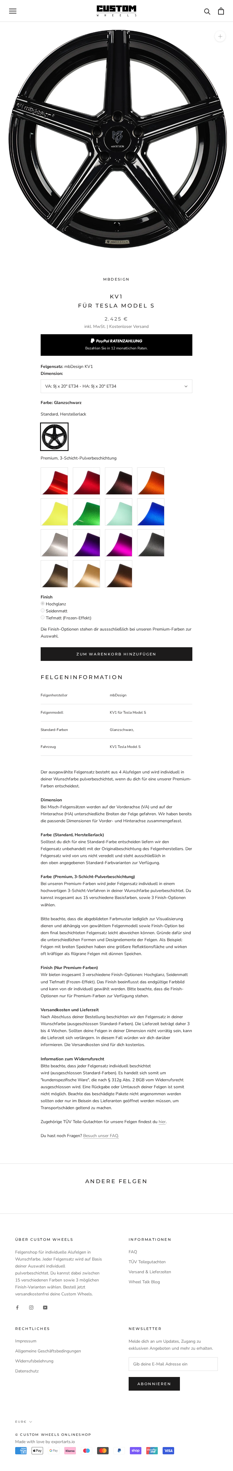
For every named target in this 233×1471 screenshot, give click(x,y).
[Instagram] (31, 1307)
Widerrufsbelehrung (34, 1361)
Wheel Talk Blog (144, 1282)
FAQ (133, 1252)
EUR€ (21, 1422)
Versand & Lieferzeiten (150, 1272)
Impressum (25, 1341)
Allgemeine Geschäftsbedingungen (48, 1351)
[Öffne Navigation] (12, 11)
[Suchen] (207, 11)
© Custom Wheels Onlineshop (53, 1434)
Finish (46, 597)
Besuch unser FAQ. (101, 1136)
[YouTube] (45, 1307)
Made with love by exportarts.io (45, 1442)
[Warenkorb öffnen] (221, 11)
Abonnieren (154, 1384)
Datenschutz (27, 1371)
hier (162, 1122)
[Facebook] (17, 1307)
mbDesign (116, 279)
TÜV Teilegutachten (147, 1262)
